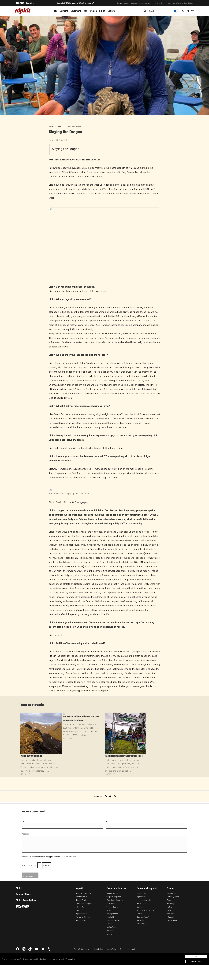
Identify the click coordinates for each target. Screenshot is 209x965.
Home (51, 126)
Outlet (102, 10)
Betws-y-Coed (173, 896)
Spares (139, 913)
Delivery (140, 907)
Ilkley (169, 910)
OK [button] (196, 956)
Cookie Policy (111, 949)
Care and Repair (143, 917)
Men (85, 10)
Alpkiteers (110, 903)
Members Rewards (83, 893)
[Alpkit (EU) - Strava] (49, 949)
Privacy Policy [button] (71, 959)
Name (24, 821)
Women (93, 10)
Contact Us (141, 893)
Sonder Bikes (23, 894)
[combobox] (155, 11)
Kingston (170, 917)
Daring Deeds (111, 927)
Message (25, 834)
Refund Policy (81, 920)
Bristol (169, 900)
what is (25, 865)
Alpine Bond (141, 896)
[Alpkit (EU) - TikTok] (30, 949)
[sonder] (20, 3)
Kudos (109, 924)
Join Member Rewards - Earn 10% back (180, 3)
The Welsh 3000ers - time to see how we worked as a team (81, 718)
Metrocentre (172, 920)
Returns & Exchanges (145, 910)
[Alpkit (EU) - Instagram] (24, 949)
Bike (55, 10)
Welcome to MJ (112, 893)
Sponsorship (81, 913)
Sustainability (159, 3)
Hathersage (171, 907)
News (60, 126)
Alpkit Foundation (26, 900)
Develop (109, 930)
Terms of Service (83, 917)
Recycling (140, 920)
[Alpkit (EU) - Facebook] (17, 949)
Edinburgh (171, 903)
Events (109, 934)
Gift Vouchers (142, 903)
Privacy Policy (98, 949)
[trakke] (30, 3)
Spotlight (110, 917)
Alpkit (19, 888)
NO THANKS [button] (196, 961)
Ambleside (171, 893)
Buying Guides (112, 913)
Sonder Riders (112, 907)
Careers (79, 910)
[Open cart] (187, 11)
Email (108, 821)
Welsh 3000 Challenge (31, 755)
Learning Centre (112, 920)
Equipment (76, 10)
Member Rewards (144, 900)
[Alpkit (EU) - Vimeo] (43, 949)
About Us (80, 907)
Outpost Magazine (113, 896)
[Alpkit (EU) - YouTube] (36, 949)
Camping (64, 10)
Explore (111, 10)
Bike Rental (141, 924)
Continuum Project (83, 903)
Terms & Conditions (81, 949)
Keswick (170, 913)
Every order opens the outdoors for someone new (133, 3)
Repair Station (82, 900)
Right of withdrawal (127, 949)
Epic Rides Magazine (114, 900)
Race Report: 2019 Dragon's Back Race (124, 755)
